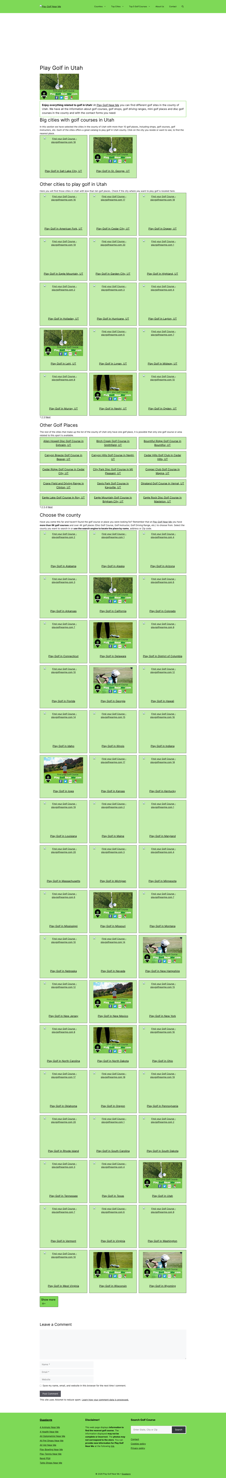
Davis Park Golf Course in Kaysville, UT (113, 485)
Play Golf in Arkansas (63, 611)
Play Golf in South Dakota (162, 1151)
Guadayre (46, 1419)
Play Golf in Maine (113, 836)
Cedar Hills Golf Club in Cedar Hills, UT (162, 457)
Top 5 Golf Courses (138, 6)
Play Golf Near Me (108, 105)
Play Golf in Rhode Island (63, 1151)
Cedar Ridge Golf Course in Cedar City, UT (63, 471)
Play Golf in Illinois (113, 746)
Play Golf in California (113, 611)
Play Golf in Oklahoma (63, 1106)
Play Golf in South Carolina (113, 1151)
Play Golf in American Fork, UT (63, 228)
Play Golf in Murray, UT (63, 408)
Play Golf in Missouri (113, 926)
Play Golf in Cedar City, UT (113, 228)
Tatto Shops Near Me (51, 1463)
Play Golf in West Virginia (63, 1286)
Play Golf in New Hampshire (162, 971)
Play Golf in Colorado (162, 611)
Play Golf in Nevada (113, 971)
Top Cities (116, 6)
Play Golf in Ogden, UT (162, 408)
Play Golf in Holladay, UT (63, 318)
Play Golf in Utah (162, 1195)
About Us (160, 6)
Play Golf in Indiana (162, 746)
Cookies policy (138, 1443)
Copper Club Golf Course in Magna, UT (162, 471)
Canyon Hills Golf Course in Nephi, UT (112, 457)
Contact (172, 6)
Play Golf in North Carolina (63, 1061)
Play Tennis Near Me (50, 1454)
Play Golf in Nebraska (63, 971)
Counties (98, 6)
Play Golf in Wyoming (162, 1286)
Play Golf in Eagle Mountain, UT (63, 273)
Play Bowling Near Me (51, 1449)
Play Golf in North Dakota (113, 1061)
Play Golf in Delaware (113, 656)
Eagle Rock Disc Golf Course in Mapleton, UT (162, 499)
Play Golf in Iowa (63, 791)
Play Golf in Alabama (63, 566)
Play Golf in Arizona (162, 566)
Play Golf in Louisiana (63, 836)
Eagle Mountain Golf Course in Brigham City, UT (113, 499)
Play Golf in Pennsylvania (162, 1106)
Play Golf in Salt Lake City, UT (63, 171)
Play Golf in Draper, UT (162, 228)
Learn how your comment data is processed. (105, 1399)
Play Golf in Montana (162, 926)
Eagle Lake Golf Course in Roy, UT (63, 497)
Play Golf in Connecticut (63, 656)
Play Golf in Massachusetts (63, 881)
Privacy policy (138, 1448)
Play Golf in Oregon (113, 1106)
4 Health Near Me (49, 1431)
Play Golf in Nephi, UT (113, 408)
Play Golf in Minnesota (162, 881)
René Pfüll (45, 1458)
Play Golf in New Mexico (113, 1016)
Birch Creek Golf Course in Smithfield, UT (112, 443)
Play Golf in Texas (113, 1195)
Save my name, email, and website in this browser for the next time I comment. (84, 1385)
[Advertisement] (113, 32)
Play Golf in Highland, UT (162, 273)
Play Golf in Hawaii (162, 701)
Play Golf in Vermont (63, 1241)
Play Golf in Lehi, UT (63, 363)
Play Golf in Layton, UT (162, 318)
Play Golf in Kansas (113, 791)
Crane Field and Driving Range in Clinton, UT (63, 485)
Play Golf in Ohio (162, 1061)
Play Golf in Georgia (113, 701)
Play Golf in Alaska (113, 566)
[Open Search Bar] (182, 6)
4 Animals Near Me (50, 1427)
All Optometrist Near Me (52, 1436)
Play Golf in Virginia (113, 1241)
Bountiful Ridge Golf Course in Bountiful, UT (162, 443)
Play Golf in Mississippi (63, 926)
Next (48, 417)
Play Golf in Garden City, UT (113, 273)
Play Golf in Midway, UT (162, 363)
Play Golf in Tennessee (63, 1195)
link (112, 1446)
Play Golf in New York (162, 1016)
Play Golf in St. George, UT (113, 171)
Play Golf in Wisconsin (113, 1286)
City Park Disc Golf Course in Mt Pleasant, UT (113, 471)
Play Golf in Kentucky (162, 791)
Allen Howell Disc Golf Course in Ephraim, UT (63, 443)
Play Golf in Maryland (162, 836)
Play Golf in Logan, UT (113, 363)
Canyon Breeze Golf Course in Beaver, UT (63, 457)
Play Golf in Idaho (63, 746)
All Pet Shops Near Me (51, 1440)
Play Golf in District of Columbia (162, 656)
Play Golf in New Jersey (63, 1016)
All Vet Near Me (48, 1445)
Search (178, 1429)
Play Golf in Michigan (113, 881)
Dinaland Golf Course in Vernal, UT (162, 483)
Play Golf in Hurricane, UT (113, 318)
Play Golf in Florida (63, 701)
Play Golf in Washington (162, 1241)
